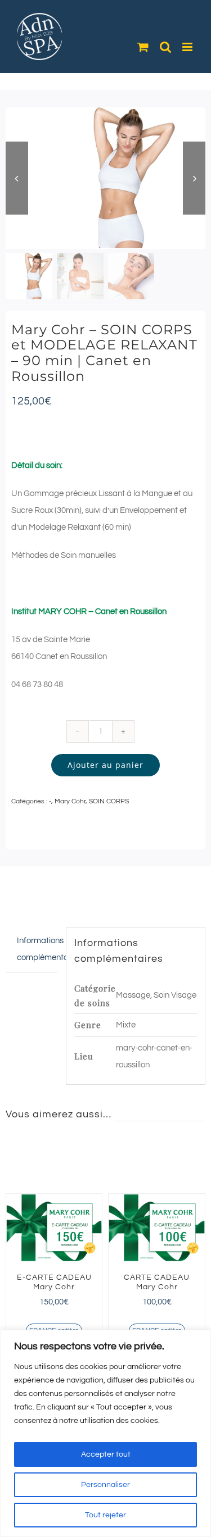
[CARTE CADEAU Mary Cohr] (134, 1228)
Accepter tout (106, 1454)
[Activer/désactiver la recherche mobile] (165, 47)
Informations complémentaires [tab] (37, 949)
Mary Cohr (70, 801)
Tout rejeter (105, 1515)
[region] (105, 1433)
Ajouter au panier (105, 765)
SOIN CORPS (109, 801)
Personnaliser (105, 1485)
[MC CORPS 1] (105, 178)
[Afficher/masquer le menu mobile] (188, 47)
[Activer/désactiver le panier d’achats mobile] (143, 47)
